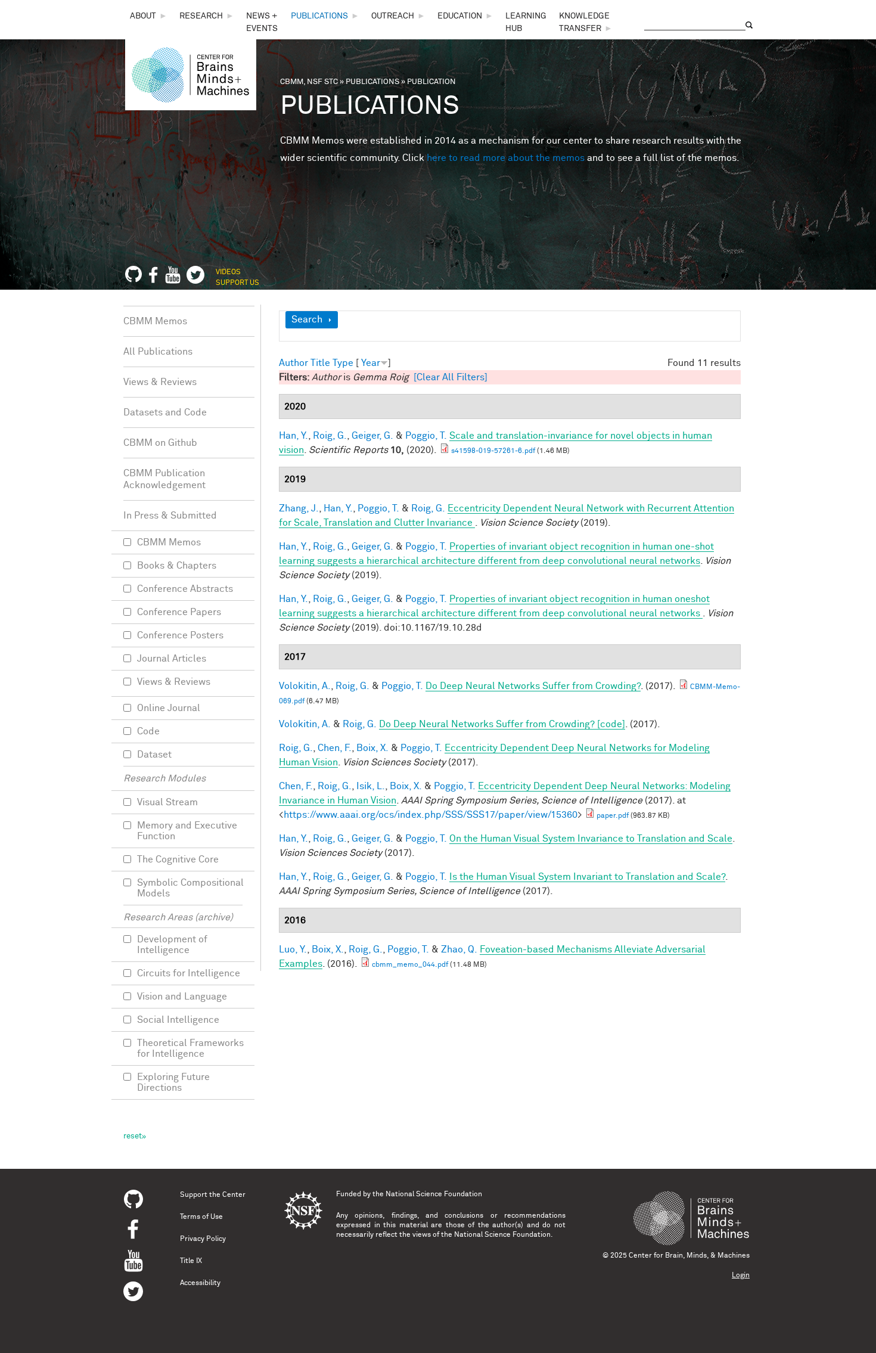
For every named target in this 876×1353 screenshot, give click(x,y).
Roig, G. (330, 435)
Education (459, 16)
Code (148, 731)
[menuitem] (148, 16)
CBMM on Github (160, 443)
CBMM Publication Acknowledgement (164, 479)
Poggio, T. (426, 435)
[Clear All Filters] (450, 377)
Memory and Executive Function (187, 831)
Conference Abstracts (185, 589)
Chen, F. (335, 748)
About (143, 16)
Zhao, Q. (459, 949)
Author (293, 363)
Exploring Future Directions (173, 1082)
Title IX (191, 1261)
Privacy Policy (203, 1239)
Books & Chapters (176, 565)
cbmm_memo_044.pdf (410, 965)
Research (201, 16)
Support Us (237, 283)
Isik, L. (370, 786)
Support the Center (213, 1195)
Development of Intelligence (172, 945)
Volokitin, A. (305, 686)
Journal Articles (171, 658)
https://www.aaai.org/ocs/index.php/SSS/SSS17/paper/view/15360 (430, 815)
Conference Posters (180, 635)
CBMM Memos (155, 321)
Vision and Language (182, 996)
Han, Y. (293, 435)
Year (370, 363)
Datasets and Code (165, 412)
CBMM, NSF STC (309, 82)
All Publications (157, 351)
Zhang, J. (299, 508)
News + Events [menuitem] (262, 22)
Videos (228, 272)
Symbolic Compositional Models (190, 888)
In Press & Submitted (170, 515)
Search (306, 319)
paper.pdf (613, 816)
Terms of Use (201, 1217)
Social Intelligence (178, 1020)
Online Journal (168, 708)
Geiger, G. (372, 435)
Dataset (154, 754)
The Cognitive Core (178, 859)
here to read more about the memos (506, 158)
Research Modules (164, 778)
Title (320, 363)
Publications (319, 16)
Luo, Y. (293, 949)
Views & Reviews (160, 382)
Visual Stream (167, 802)
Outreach (392, 16)
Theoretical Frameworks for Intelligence (190, 1048)
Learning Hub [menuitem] (525, 22)
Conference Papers (179, 612)
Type (343, 363)
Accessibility (200, 1283)
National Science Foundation (434, 1194)
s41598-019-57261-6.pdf (493, 451)
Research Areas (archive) (178, 917)
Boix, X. (372, 748)
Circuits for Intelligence (188, 973)
